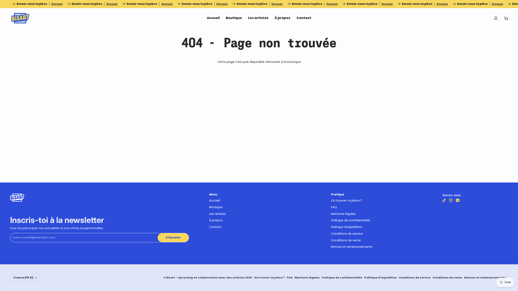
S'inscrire (173, 237)
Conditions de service (347, 234)
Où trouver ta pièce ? (346, 200)
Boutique (215, 207)
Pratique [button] (337, 194)
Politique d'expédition (346, 227)
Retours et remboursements (352, 247)
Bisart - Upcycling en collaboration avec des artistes (205, 277)
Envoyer (57, 4)
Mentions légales (343, 214)
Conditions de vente (346, 240)
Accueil (214, 200)
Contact (215, 227)
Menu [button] (213, 194)
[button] (234, 18)
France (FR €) (23, 277)
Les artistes (217, 214)
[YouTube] (458, 200)
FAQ (334, 207)
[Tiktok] (444, 200)
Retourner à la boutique (283, 62)
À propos (216, 220)
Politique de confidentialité (350, 220)
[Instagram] (451, 200)
